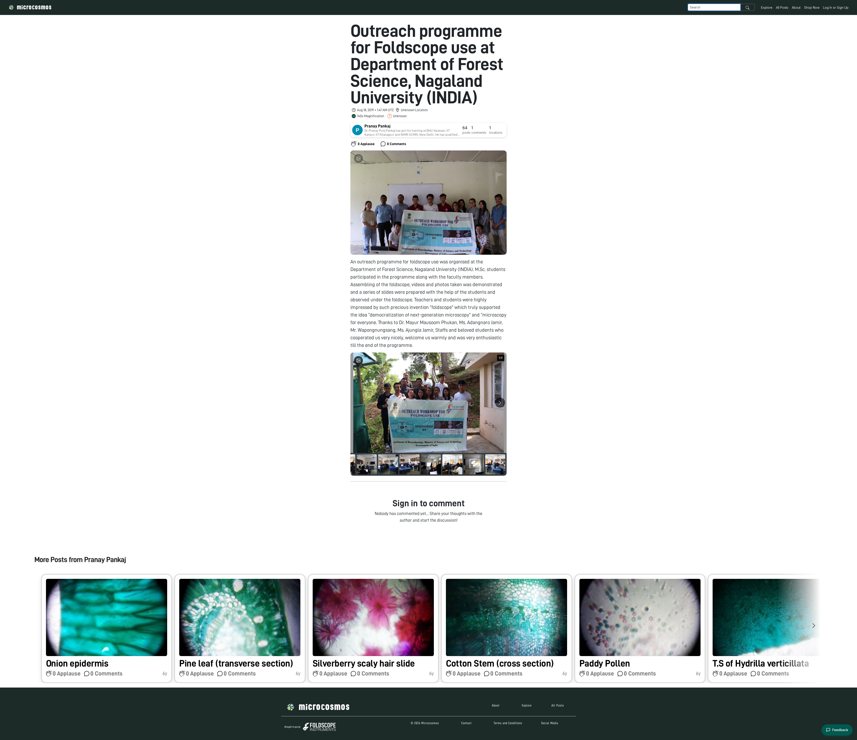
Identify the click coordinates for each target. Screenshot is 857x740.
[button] (106, 628)
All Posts (782, 7)
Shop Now (812, 7)
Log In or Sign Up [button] (836, 7)
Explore (766, 7)
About (796, 7)
